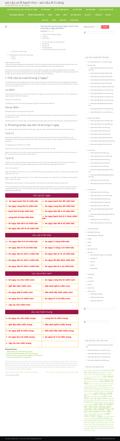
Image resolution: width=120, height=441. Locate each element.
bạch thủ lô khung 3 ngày (40, 361)
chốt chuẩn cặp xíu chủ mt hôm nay (101, 156)
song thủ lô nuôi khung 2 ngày (56, 367)
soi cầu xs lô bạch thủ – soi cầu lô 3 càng (34, 2)
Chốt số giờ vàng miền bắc (93, 371)
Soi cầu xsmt (77, 10)
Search (105, 27)
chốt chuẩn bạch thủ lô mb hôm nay (101, 83)
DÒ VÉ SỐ (45, 20)
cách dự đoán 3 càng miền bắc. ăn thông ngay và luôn (62, 372)
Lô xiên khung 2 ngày (51, 365)
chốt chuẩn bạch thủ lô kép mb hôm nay (102, 80)
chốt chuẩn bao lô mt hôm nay (99, 153)
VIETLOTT (88, 15)
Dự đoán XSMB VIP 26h (93, 386)
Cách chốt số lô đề (106, 10)
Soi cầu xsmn (90, 10)
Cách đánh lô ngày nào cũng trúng (102, 374)
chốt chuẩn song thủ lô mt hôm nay (101, 183)
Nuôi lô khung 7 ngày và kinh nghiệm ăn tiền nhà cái (24, 355)
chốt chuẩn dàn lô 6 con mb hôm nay (101, 120)
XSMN (57, 15)
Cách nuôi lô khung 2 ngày (56, 361)
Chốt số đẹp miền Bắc (104, 373)
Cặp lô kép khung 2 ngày (21, 363)
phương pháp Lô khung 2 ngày (67, 365)
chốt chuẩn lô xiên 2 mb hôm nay (100, 127)
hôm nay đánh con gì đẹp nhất (98, 397)
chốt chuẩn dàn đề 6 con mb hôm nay (101, 93)
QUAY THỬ (63, 20)
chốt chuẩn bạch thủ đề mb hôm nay (101, 76)
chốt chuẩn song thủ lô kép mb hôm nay (102, 141)
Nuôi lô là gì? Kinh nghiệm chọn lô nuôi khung (22, 353)
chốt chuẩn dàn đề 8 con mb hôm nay (101, 96)
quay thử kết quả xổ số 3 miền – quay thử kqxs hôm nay (21, 372)
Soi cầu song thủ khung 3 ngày (21, 367)
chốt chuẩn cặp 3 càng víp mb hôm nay (102, 86)
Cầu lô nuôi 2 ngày (43, 363)
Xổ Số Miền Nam (107, 428)
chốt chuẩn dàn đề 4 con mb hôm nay (101, 90)
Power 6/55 (93, 268)
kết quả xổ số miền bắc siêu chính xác (101, 400)
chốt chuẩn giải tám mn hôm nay (100, 202)
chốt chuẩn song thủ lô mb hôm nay (101, 144)
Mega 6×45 (93, 258)
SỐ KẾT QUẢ (74, 20)
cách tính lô (88, 374)
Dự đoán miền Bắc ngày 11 (95, 383)
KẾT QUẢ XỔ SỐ (76, 15)
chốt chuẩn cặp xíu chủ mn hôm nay (101, 195)
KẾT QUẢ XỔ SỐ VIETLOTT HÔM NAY (101, 255)
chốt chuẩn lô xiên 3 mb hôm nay (100, 131)
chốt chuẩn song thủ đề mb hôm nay (101, 137)
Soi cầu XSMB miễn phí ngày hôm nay (98, 421)
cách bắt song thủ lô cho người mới (19, 357)
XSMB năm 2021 (95, 426)
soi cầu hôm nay (97, 415)
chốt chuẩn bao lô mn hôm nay (99, 192)
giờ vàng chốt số (98, 394)
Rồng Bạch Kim (101, 402)
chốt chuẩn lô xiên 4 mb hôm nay (100, 134)
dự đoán (94, 379)
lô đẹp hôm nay (90, 402)
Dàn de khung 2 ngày (56, 363)
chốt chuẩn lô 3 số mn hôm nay (99, 205)
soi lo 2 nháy (91, 424)
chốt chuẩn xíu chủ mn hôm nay (99, 219)
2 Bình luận (50, 31)
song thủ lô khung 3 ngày (39, 367)
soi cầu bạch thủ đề (97, 411)
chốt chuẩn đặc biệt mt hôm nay (100, 159)
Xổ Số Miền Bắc (106, 426)
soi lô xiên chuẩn (108, 424)
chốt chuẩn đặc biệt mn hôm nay (100, 199)
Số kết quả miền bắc (96, 294)
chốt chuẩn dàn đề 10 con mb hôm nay (102, 100)
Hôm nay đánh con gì (94, 396)
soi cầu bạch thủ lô (101, 409)
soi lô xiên (99, 424)
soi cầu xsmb (96, 420)
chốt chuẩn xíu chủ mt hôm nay (99, 180)
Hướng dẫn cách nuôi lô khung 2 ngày (20, 351)
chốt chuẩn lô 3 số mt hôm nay (99, 166)
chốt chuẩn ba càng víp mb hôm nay (101, 73)
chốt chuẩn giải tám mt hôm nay (100, 163)
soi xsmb (86, 426)
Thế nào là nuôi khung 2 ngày (22, 369)
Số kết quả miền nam (96, 300)
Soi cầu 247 (8, 367)
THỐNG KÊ (98, 15)
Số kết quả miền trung (97, 297)
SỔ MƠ (54, 20)
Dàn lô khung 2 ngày (69, 363)
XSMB (50, 15)
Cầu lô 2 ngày (34, 363)
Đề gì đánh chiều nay (16, 15)
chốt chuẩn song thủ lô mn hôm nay (101, 223)
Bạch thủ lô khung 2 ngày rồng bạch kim (20, 361)
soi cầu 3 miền (104, 404)
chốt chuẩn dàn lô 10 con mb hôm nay (101, 108)
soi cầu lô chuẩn (101, 418)
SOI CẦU (108, 15)
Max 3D (92, 261)
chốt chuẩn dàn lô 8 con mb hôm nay (101, 124)
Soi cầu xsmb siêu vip (61, 10)
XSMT (65, 15)
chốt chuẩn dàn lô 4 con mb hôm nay (101, 112)
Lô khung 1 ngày (24, 365)
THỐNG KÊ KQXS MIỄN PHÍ (36, 15)
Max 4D (92, 265)
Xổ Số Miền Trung (89, 430)
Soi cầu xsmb (45, 10)
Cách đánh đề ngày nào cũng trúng (93, 377)
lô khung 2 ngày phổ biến (37, 365)
